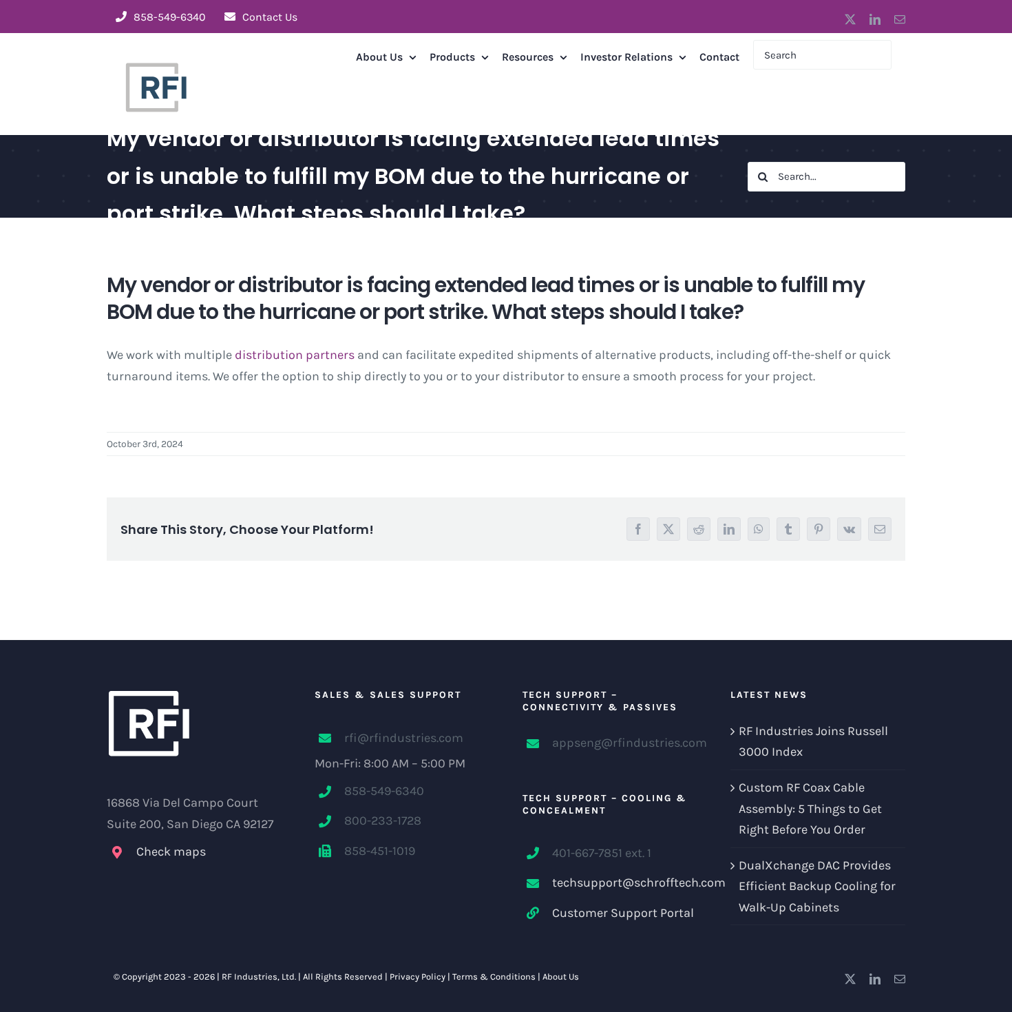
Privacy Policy (417, 976)
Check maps (171, 851)
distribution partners (295, 354)
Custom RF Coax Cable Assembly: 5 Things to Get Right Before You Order (810, 808)
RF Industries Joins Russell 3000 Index (813, 741)
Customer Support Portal (623, 912)
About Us (560, 976)
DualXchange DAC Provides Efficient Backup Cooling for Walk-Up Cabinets (817, 886)
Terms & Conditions (494, 976)
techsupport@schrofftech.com (624, 882)
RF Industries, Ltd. (259, 976)
